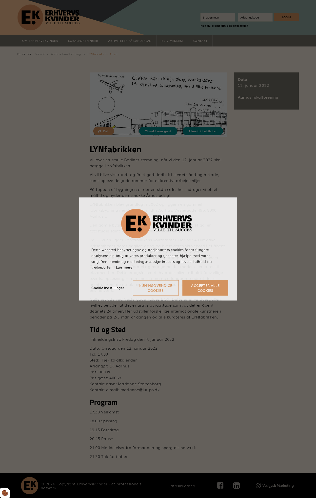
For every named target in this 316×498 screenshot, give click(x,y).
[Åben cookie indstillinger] (5, 493)
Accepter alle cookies (205, 288)
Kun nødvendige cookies (155, 288)
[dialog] (158, 248)
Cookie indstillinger (107, 287)
